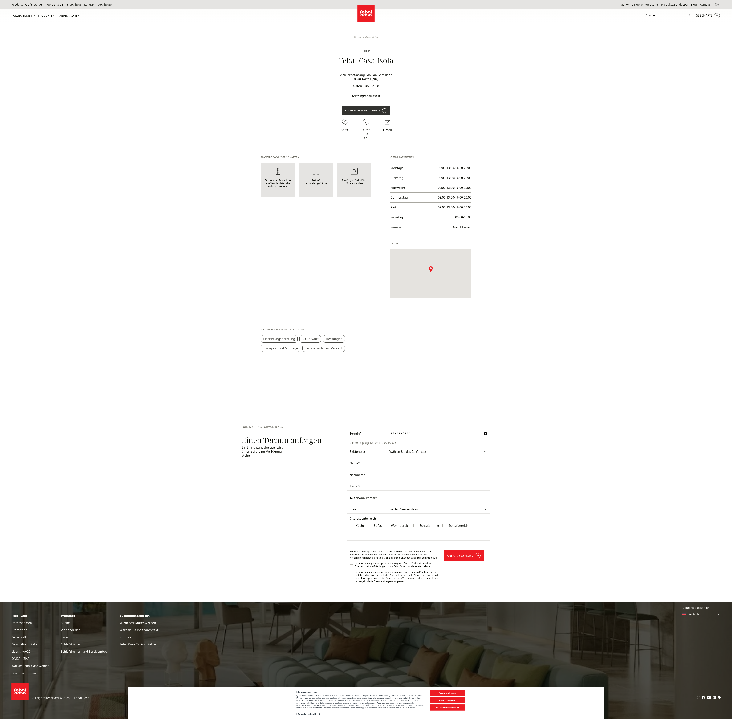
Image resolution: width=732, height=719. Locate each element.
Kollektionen (21, 15)
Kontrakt (89, 4)
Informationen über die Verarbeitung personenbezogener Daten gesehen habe (391, 553)
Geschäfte (704, 15)
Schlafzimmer (71, 644)
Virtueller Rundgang (645, 4)
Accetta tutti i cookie (447, 693)
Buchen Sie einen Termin (362, 110)
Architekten (105, 4)
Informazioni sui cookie (306, 714)
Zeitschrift (18, 637)
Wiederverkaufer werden (27, 4)
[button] (430, 269)
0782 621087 (372, 86)
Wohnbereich (70, 630)
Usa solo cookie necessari (447, 707)
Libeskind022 (20, 652)
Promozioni (19, 630)
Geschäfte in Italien (25, 644)
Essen (65, 637)
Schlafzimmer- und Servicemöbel (84, 652)
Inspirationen (69, 15)
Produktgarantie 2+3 (674, 4)
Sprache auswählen (717, 5)
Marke (624, 4)
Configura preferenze (446, 700)
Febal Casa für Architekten (139, 644)
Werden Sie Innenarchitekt (64, 4)
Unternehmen (21, 623)
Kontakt (705, 4)
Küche (65, 623)
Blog (694, 4)
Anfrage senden (460, 556)
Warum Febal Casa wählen (30, 666)
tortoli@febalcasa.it (366, 96)
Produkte (45, 15)
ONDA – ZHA (20, 659)
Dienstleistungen (23, 673)
